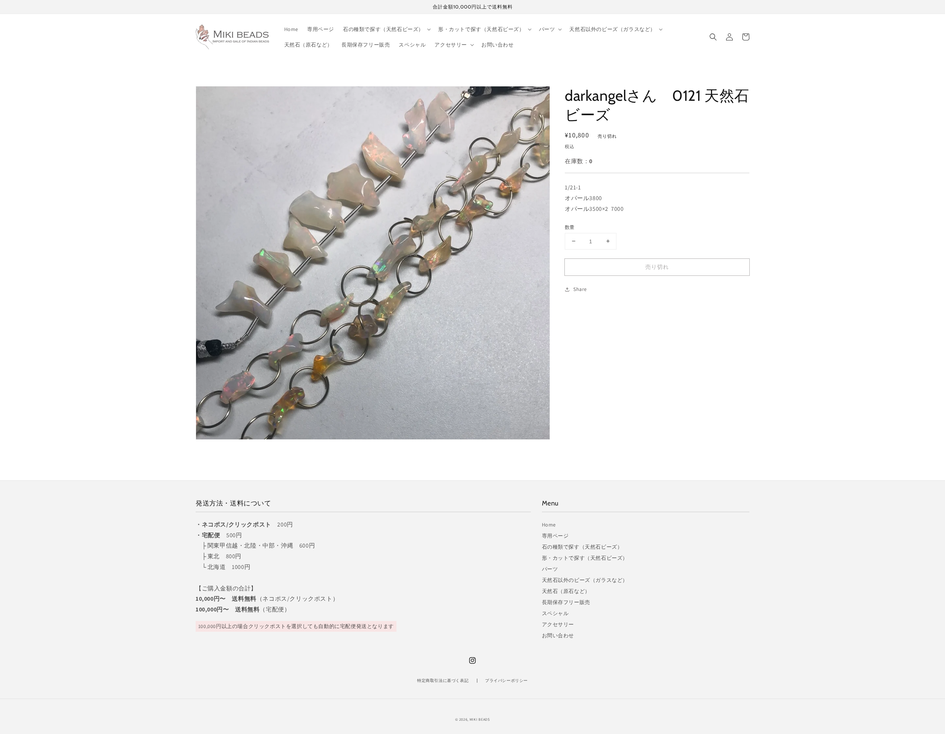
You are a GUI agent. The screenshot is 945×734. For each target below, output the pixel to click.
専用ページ (555, 535)
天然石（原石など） (566, 591)
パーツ (550, 569)
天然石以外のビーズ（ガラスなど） (585, 580)
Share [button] (580, 289)
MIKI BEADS (480, 719)
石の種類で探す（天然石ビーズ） (582, 546)
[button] (713, 37)
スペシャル (555, 613)
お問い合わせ (558, 635)
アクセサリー (558, 624)
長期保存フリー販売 (566, 602)
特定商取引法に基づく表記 (442, 680)
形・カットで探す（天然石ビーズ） (585, 558)
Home (549, 524)
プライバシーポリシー (506, 680)
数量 (570, 227)
